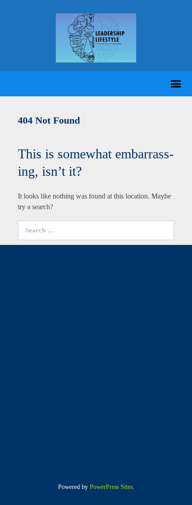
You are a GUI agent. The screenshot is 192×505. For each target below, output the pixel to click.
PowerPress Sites (111, 487)
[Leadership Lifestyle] (96, 37)
